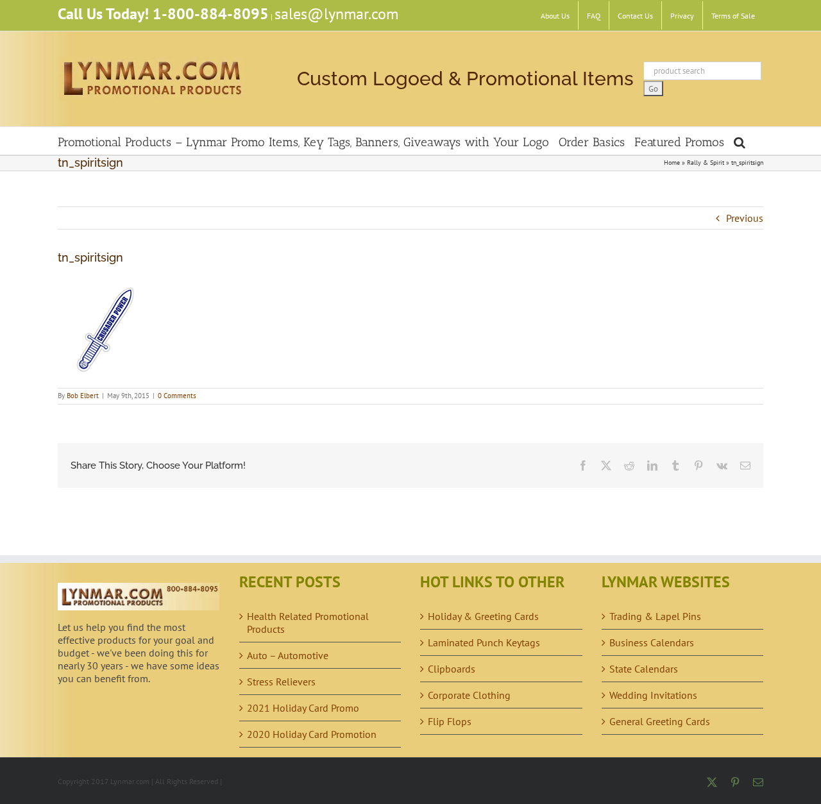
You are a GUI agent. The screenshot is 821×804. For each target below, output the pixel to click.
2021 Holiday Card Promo (303, 707)
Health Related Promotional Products (308, 622)
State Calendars (643, 668)
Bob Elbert (83, 395)
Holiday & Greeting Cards (483, 616)
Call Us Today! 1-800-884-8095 (163, 14)
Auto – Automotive (287, 655)
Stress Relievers (281, 681)
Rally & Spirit (705, 162)
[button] (739, 141)
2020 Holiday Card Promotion (312, 734)
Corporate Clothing (469, 695)
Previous (744, 218)
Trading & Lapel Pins (655, 616)
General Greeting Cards (659, 721)
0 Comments (177, 395)
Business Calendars (651, 642)
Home (672, 162)
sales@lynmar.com (336, 14)
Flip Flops (449, 721)
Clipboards (451, 668)
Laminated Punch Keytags (484, 642)
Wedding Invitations (653, 695)
